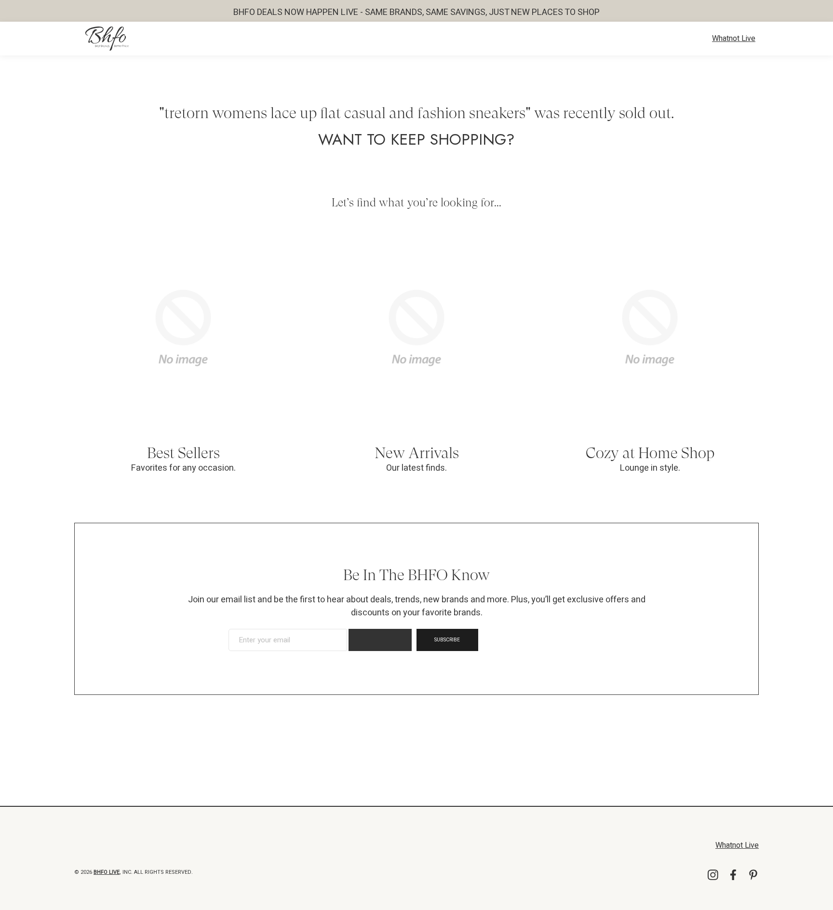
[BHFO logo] (107, 39)
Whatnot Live (733, 38)
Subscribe (447, 640)
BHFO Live (107, 872)
